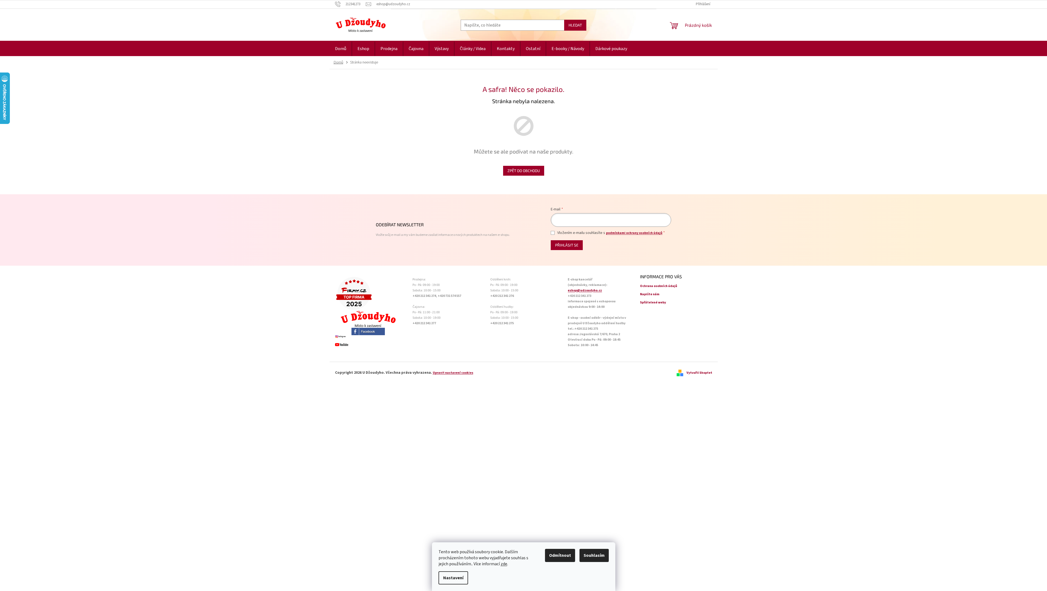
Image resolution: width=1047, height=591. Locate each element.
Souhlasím (594, 555)
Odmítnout (560, 555)
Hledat (575, 25)
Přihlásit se (566, 245)
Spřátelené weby (653, 302)
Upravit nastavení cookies (453, 372)
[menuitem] (341, 49)
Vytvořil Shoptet (699, 372)
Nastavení (453, 578)
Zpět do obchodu (523, 170)
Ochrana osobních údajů (658, 286)
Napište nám (649, 294)
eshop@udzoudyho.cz (585, 290)
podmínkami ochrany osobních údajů (634, 233)
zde (504, 564)
